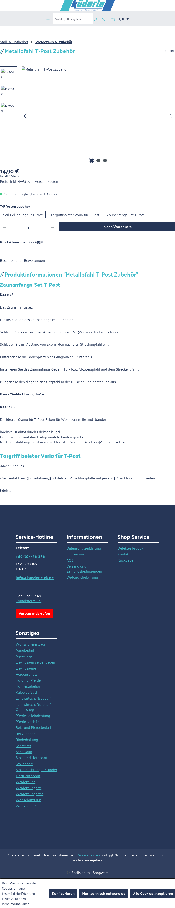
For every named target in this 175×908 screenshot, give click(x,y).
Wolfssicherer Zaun (31, 644)
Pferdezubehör (27, 721)
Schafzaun (24, 751)
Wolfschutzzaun (28, 799)
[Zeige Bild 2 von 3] (98, 160)
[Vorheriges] (25, 115)
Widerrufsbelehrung (82, 577)
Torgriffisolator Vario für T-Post (75, 214)
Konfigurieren (63, 893)
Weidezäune (25, 781)
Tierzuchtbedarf (28, 775)
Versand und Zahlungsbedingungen (84, 568)
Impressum (75, 554)
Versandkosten (88, 855)
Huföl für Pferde (28, 680)
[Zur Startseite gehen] (87, 5)
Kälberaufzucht (27, 692)
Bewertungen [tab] (34, 260)
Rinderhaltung (27, 739)
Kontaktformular (28, 600)
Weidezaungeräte (29, 793)
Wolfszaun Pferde (30, 806)
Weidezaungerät (28, 787)
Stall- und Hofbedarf (31, 757)
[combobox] (73, 18)
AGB (70, 560)
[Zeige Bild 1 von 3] (91, 160)
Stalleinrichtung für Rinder (36, 769)
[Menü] (48, 17)
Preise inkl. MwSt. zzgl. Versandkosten (29, 181)
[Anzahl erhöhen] (52, 227)
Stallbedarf (24, 763)
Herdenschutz (26, 674)
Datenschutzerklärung (84, 548)
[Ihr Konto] (103, 18)
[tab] (11, 260)
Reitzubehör (25, 733)
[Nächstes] (171, 115)
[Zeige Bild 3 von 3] (105, 160)
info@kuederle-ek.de (35, 577)
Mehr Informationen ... (16, 903)
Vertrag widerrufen (34, 613)
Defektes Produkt (131, 548)
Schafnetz (23, 745)
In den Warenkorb (117, 226)
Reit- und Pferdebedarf (33, 727)
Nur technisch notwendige (103, 893)
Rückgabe (125, 560)
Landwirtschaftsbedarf (33, 698)
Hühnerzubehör (28, 686)
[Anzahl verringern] (5, 227)
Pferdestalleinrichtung (33, 715)
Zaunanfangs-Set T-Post (125, 214)
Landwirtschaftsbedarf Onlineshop (33, 706)
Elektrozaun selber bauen (35, 662)
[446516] (98, 115)
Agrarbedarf (25, 650)
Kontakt (124, 554)
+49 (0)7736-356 (30, 556)
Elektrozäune (26, 668)
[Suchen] (95, 18)
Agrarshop (24, 656)
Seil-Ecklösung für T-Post (23, 214)
